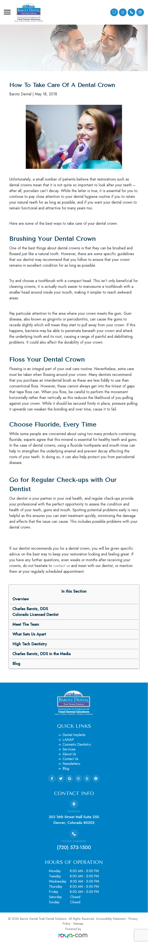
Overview (21, 599)
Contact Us (70, 758)
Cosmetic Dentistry (77, 744)
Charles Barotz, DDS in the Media (42, 654)
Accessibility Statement (110, 919)
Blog (16, 663)
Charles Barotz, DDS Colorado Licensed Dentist (36, 611)
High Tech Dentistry (30, 644)
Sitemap (78, 923)
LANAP (68, 739)
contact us (61, 566)
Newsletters (71, 763)
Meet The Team (26, 624)
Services (69, 749)
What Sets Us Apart (29, 634)
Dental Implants (74, 734)
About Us (69, 754)
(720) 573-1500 (74, 847)
